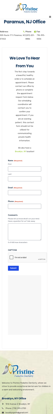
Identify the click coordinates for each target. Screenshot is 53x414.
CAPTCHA (12, 250)
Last (9, 174)
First (9, 164)
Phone (15, 201)
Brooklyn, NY (20, 151)
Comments (13, 215)
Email (15, 188)
